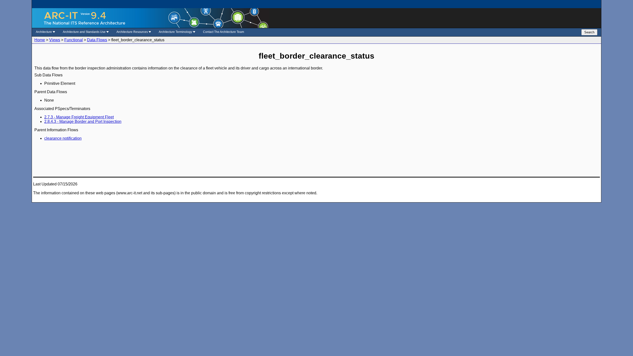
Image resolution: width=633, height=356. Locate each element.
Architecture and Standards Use (84, 32)
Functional (73, 40)
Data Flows (97, 40)
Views (54, 40)
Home (39, 40)
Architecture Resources (132, 32)
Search (589, 32)
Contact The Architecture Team (223, 32)
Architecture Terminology (176, 32)
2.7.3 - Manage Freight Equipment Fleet (79, 117)
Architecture (44, 32)
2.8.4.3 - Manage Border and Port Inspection (82, 121)
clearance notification (63, 138)
